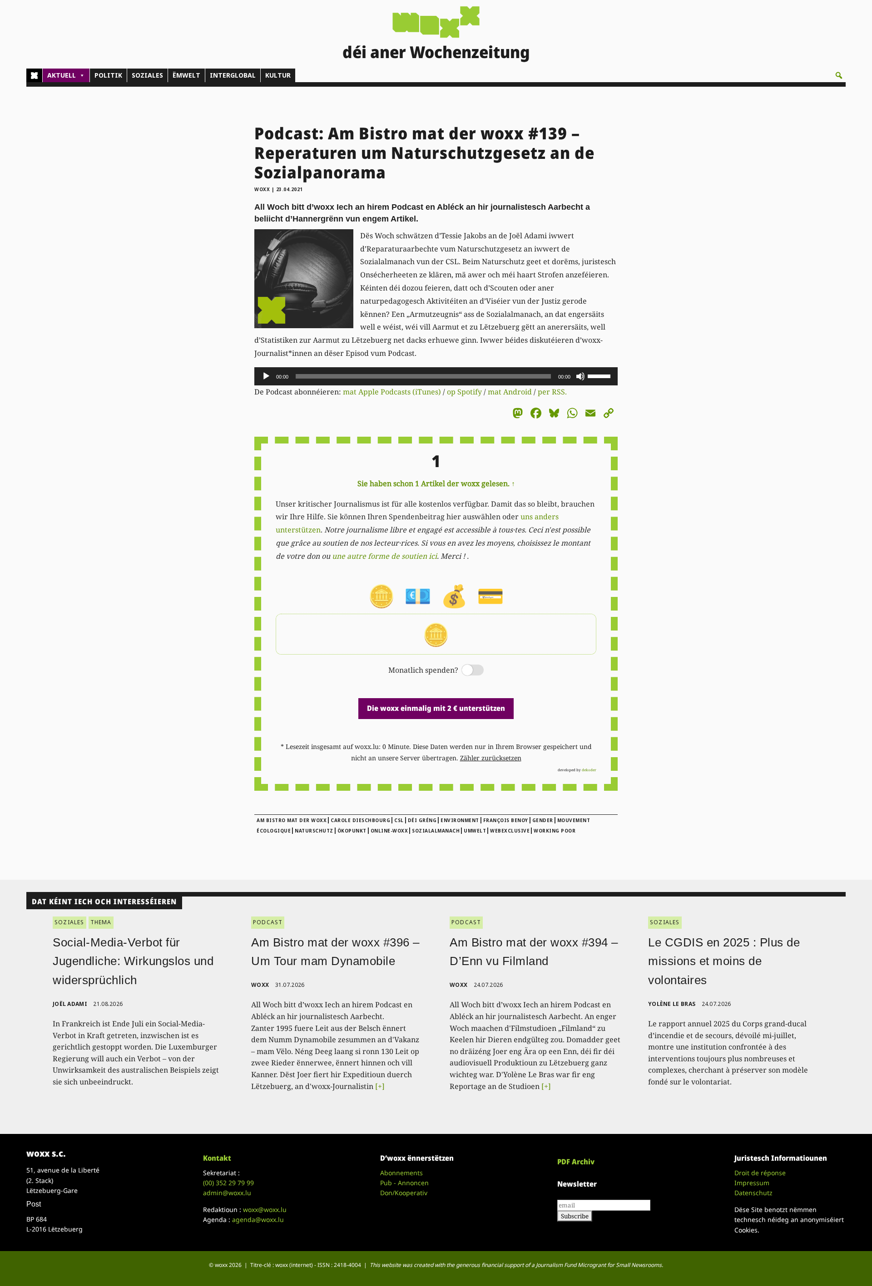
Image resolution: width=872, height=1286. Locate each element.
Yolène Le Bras (671, 1004)
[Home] (34, 75)
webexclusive (510, 831)
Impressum (751, 1182)
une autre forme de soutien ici (384, 556)
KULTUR (278, 75)
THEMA (101, 922)
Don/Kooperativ (403, 1192)
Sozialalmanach (436, 831)
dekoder (589, 769)
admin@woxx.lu (227, 1192)
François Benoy (505, 820)
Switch (465, 670)
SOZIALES (147, 75)
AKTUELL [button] (61, 75)
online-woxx (389, 831)
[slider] (600, 375)
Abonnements (401, 1172)
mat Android (510, 392)
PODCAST (267, 922)
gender (542, 820)
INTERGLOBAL (233, 75)
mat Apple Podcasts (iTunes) (392, 392)
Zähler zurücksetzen (490, 758)
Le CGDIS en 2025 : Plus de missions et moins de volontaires (724, 961)
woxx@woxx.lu (265, 1209)
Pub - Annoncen (404, 1182)
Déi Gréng (422, 820)
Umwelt (475, 831)
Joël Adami (70, 1004)
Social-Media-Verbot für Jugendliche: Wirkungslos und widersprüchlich (133, 961)
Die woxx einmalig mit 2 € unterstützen (436, 708)
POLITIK (108, 75)
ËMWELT (186, 75)
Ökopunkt (352, 831)
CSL (399, 820)
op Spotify (464, 392)
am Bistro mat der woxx (292, 820)
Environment (460, 820)
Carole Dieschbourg (360, 820)
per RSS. (552, 392)
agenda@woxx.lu (258, 1219)
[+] (380, 1086)
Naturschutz (314, 831)
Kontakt (217, 1158)
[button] (839, 75)
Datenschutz (753, 1192)
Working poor (554, 831)
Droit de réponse (760, 1172)
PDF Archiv (576, 1162)
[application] (436, 376)
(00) (228, 1182)
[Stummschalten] (580, 376)
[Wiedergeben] (266, 376)
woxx (263, 189)
